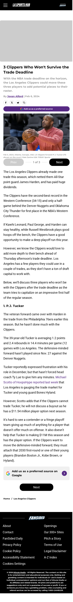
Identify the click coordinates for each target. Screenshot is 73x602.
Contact (8, 532)
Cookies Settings (14, 563)
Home (6, 498)
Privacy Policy (12, 545)
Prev (14, 162)
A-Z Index (50, 557)
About (7, 526)
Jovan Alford (15, 96)
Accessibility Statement (19, 557)
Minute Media (19, 572)
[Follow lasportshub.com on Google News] (64, 473)
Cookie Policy (12, 551)
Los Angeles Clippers (25, 498)
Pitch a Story (52, 538)
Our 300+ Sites (54, 532)
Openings (50, 526)
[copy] (24, 102)
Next (59, 162)
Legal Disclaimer (55, 551)
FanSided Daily (13, 538)
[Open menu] (5, 5)
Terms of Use (53, 545)
